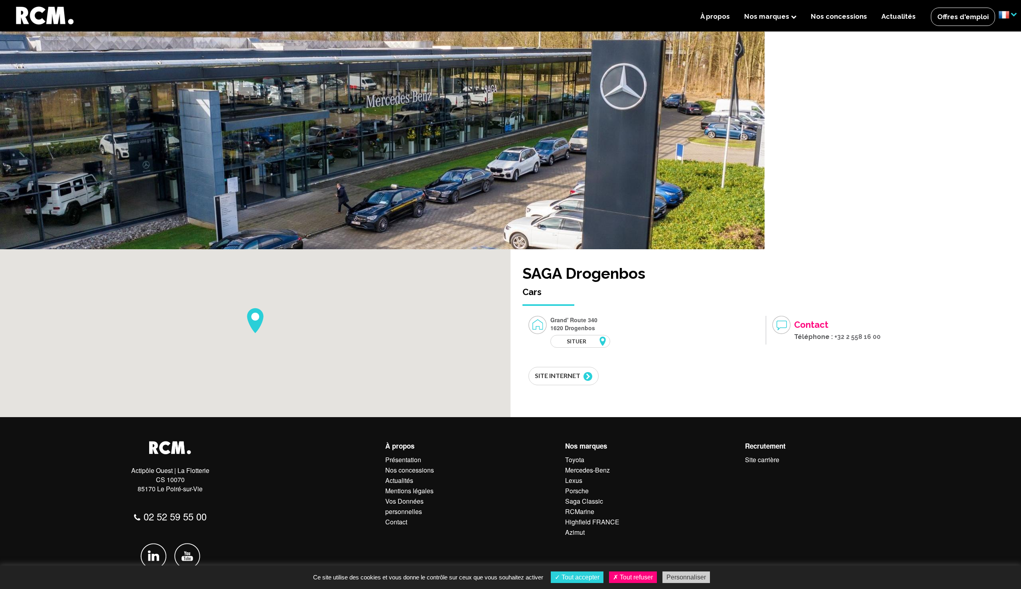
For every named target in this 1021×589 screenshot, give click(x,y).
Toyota (574, 459)
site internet (558, 375)
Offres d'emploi (963, 17)
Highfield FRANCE (592, 521)
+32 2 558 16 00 (857, 337)
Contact (396, 521)
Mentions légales (409, 490)
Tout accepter (579, 577)
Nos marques (767, 16)
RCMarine (579, 511)
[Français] (1007, 15)
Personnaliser (686, 577)
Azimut (575, 532)
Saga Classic (584, 501)
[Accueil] (44, 15)
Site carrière (762, 459)
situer (576, 341)
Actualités (898, 16)
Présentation (403, 459)
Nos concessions (839, 16)
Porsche (577, 490)
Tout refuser (635, 577)
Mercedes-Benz (587, 470)
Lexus (573, 480)
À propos (715, 16)
